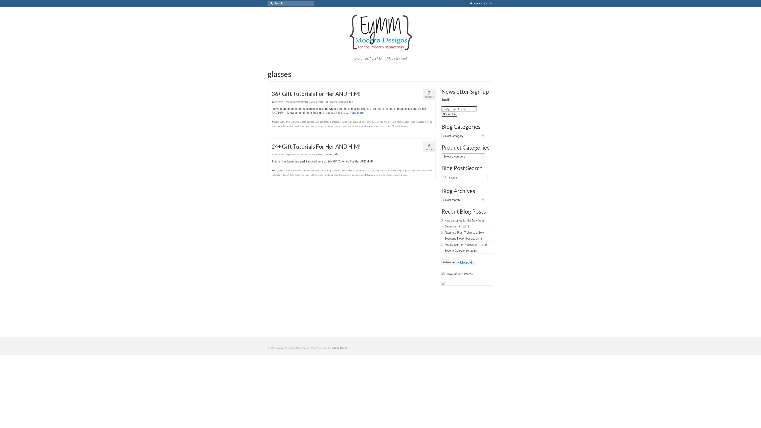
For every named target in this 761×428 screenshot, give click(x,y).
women (404, 126)
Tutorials (342, 101)
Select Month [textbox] (451, 200)
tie (384, 126)
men (308, 126)
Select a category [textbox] (454, 156)
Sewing (319, 101)
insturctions (277, 126)
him (385, 121)
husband (422, 121)
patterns (347, 126)
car (321, 121)
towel (388, 126)
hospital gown (403, 121)
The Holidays (330, 101)
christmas (336, 121)
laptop (286, 126)
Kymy (280, 101)
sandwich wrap (368, 126)
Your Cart (482, 3)
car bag (327, 121)
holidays (392, 121)
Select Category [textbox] (453, 136)
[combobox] (463, 135)
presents (356, 126)
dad (359, 121)
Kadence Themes (339, 348)
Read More (357, 113)
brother (289, 121)
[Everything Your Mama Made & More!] (380, 32)
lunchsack (294, 126)
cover (344, 121)
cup (354, 121)
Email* (446, 99)
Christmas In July (306, 101)
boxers (281, 121)
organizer (338, 126)
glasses (375, 121)
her (381, 121)
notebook (328, 126)
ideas (429, 121)
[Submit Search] (270, 3)
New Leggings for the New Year (464, 220)
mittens (314, 126)
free (364, 121)
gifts (369, 121)
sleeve (379, 126)
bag (275, 121)
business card (299, 121)
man (302, 126)
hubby (413, 121)
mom (320, 126)
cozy (350, 121)
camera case (313, 121)
